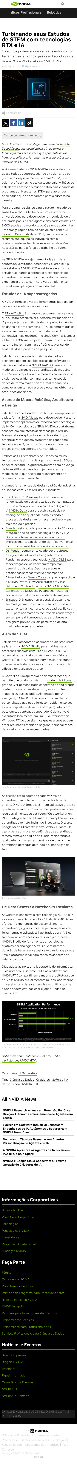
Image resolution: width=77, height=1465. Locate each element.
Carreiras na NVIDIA (15, 1279)
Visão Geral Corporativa (18, 1217)
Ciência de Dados (22, 1079)
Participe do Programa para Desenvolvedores (33, 1293)
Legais (61, 1440)
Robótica (54, 12)
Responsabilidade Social (19, 1244)
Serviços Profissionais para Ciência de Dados (33, 1333)
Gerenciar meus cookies (37, 1440)
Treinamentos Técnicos (18, 1320)
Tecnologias (10, 1224)
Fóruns (6, 1272)
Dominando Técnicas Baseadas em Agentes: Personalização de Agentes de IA (34, 1141)
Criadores (43, 1079)
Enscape (11, 599)
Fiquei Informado (13, 1375)
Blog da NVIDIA (12, 1362)
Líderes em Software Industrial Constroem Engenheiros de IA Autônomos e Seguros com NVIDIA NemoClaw (35, 1128)
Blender (11, 528)
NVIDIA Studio (30, 646)
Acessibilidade (12, 1444)
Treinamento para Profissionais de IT (27, 1327)
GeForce (57, 1079)
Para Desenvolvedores (17, 1286)
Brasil (38, 1457)
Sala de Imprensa (14, 1355)
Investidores (10, 1237)
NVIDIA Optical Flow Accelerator (30, 582)
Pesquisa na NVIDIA (15, 1230)
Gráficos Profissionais (23, 12)
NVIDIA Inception (13, 1306)
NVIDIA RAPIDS (42, 365)
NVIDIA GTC (10, 1389)
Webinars (8, 1369)
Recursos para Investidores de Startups (29, 1313)
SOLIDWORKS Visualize (22, 497)
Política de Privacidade (17, 1435)
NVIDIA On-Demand (15, 1396)
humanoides (47, 448)
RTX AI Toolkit (14, 313)
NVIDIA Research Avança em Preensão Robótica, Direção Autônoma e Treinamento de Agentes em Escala (38, 1114)
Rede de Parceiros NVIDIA (19, 1299)
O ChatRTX (9, 676)
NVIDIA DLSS (57, 559)
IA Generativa (28, 1073)
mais (52, 660)
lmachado (38, 66)
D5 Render (13, 550)
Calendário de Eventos (17, 1382)
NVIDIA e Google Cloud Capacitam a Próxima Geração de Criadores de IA (34, 1162)
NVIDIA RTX (30, 1084)
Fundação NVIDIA (14, 1251)
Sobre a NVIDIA (12, 1210)
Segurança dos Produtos (42, 1444)
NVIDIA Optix (18, 510)
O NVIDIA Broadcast (26, 804)
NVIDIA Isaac (29, 417)
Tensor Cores (37, 577)
